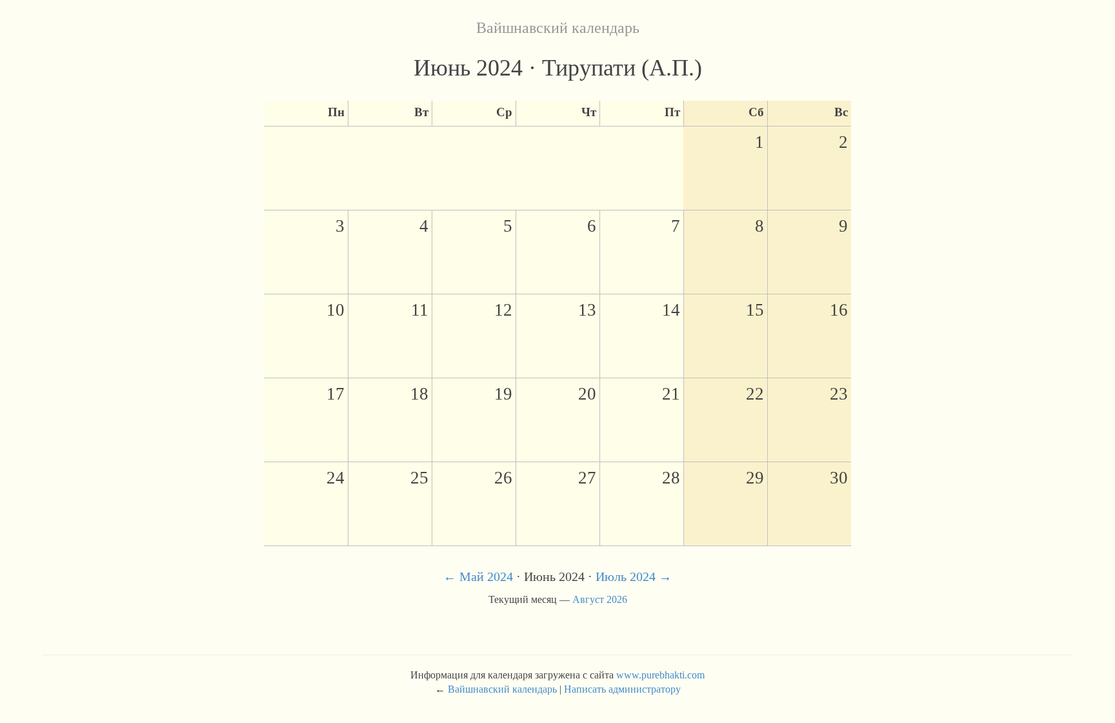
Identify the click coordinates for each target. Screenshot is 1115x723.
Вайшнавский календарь (557, 27)
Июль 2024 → (634, 576)
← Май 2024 (478, 576)
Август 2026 (599, 599)
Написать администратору (622, 689)
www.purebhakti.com (660, 674)
